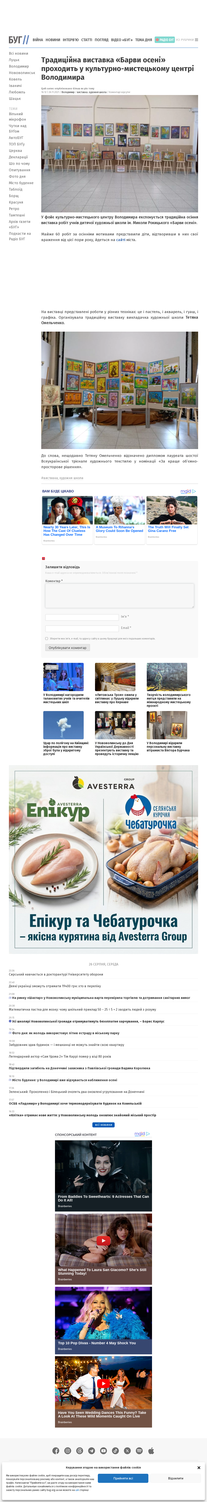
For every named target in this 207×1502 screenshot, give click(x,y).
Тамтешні (17, 215)
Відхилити (175, 1478)
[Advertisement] (103, 15)
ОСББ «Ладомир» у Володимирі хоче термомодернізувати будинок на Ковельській (75, 1103)
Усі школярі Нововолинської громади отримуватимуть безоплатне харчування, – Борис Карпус (88, 1021)
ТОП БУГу (17, 144)
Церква (15, 150)
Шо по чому (19, 163)
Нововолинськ (22, 73)
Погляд (102, 40)
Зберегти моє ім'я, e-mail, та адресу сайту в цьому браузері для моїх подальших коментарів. (102, 638)
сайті (121, 239)
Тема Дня (143, 40)
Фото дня (17, 176)
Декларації (18, 157)
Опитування (19, 170)
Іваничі (15, 86)
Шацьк (15, 98)
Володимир (19, 66)
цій (77, 1490)
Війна (38, 40)
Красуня (16, 202)
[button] (199, 1467)
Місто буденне (21, 183)
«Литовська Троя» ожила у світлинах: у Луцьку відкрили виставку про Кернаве (117, 698)
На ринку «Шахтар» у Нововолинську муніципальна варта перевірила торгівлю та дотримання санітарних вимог (101, 998)
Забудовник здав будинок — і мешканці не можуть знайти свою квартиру (66, 1045)
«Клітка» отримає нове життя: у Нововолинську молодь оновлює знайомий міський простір (82, 1115)
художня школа (98, 92)
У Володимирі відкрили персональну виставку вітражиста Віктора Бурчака (168, 746)
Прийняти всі (123, 1478)
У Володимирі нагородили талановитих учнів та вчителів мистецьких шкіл (66, 698)
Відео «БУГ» (122, 40)
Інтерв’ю (71, 40)
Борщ (14, 196)
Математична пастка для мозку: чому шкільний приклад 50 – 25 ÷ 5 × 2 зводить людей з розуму (82, 1009)
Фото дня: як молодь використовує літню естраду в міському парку (65, 1033)
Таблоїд (15, 189)
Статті (86, 40)
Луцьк (14, 60)
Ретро (14, 209)
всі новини (103, 1125)
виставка (82, 92)
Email (126, 628)
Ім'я (125, 616)
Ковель (15, 79)
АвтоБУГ (16, 138)
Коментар (54, 581)
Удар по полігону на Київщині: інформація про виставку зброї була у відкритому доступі (66, 748)
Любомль (17, 92)
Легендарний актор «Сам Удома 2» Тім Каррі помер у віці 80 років (60, 1056)
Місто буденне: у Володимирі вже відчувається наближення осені (64, 1080)
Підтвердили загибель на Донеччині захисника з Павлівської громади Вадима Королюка (79, 1068)
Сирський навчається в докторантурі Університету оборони (56, 974)
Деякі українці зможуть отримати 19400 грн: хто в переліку (55, 986)
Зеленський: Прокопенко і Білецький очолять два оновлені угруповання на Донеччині (76, 1092)
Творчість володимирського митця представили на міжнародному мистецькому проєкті (169, 700)
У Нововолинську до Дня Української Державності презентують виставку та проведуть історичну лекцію (117, 748)
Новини (53, 40)
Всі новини (18, 53)
